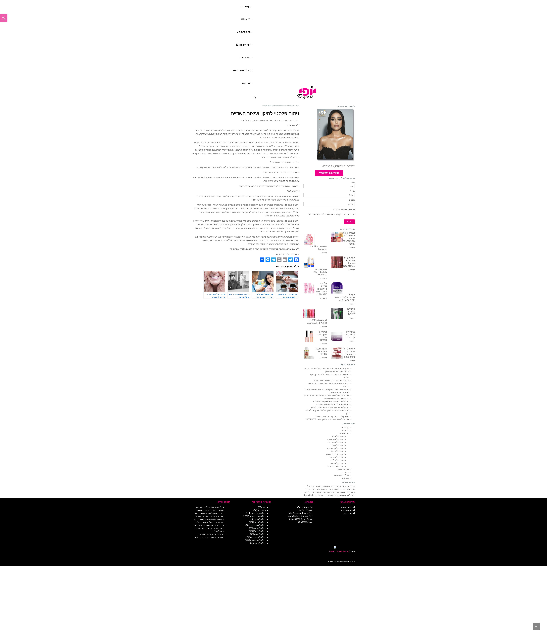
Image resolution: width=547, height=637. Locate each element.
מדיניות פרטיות (347, 510)
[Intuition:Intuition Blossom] (309, 239)
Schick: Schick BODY (351, 312)
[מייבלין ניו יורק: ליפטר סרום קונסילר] (309, 336)
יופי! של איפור (337, 436)
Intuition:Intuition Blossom (336, 398)
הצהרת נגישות (347, 507)
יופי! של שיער (337, 445)
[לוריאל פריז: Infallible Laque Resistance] (337, 262)
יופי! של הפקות (336, 457)
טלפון (352, 200)
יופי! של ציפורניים (335, 442)
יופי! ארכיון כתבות (335, 466)
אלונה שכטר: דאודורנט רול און (321, 351)
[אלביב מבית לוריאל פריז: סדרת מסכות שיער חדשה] (337, 237)
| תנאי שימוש (349, 513)
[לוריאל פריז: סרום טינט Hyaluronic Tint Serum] (337, 353)
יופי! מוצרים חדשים (334, 454)
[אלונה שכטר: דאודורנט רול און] (309, 353)
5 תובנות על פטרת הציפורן (337, 371)
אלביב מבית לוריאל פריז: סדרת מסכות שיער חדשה (326, 395)
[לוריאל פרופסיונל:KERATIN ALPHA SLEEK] (337, 288)
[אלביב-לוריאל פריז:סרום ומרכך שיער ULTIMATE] (309, 288)
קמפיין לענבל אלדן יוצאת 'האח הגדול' (332, 416)
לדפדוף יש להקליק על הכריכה (338, 166)
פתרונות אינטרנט (342, 551)
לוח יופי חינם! (343, 469)
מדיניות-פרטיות (315, 214)
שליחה (349, 221)
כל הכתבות (344, 433)
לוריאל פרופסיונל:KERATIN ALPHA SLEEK (345, 297)
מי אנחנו (345, 430)
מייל (352, 191)
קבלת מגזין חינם (341, 475)
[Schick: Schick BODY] (337, 313)
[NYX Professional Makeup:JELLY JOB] (309, 313)
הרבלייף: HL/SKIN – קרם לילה (349, 335)
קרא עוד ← (351, 247)
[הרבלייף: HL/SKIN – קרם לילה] (337, 336)
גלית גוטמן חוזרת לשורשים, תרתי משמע (331, 380)
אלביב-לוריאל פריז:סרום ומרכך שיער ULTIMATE (321, 289)
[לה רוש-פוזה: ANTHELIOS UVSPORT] (309, 262)
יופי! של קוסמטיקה (334, 448)
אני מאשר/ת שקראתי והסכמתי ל (331, 214)
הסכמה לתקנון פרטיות (344, 209)
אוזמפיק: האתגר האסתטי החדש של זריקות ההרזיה (326, 368)
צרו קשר (345, 478)
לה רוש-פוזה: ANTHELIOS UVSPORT (320, 272)
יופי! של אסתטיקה (335, 439)
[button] (3, 18)
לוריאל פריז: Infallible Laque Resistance (331, 401)
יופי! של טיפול (337, 451)
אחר (264, 507)
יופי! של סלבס (337, 460)
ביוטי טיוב (344, 472)
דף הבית (345, 427)
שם (353, 182)
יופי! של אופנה (336, 463)
